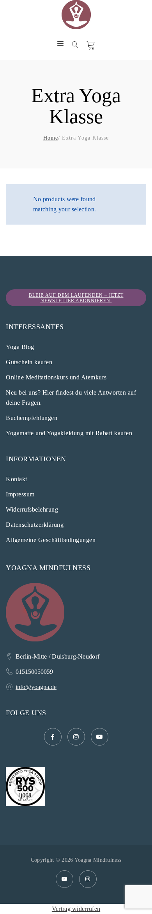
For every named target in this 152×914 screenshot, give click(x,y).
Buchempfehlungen (31, 417)
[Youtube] (64, 879)
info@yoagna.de (36, 687)
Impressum (20, 494)
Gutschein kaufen (29, 362)
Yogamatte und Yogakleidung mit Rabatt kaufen (69, 433)
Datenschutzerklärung (35, 524)
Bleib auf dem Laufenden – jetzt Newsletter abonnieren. (76, 297)
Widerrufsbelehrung (32, 509)
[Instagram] (88, 879)
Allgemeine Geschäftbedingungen (50, 540)
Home (50, 138)
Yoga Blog (20, 347)
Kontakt (16, 479)
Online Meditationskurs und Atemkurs (56, 377)
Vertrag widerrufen (76, 908)
